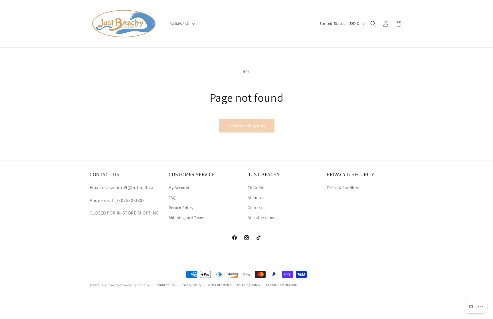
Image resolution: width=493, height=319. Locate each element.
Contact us (258, 207)
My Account (179, 187)
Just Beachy (110, 285)
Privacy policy (191, 285)
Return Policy (181, 207)
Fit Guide (256, 187)
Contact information (281, 285)
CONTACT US (105, 174)
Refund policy (165, 285)
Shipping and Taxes (186, 217)
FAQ (172, 197)
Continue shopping (246, 126)
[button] (181, 24)
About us (256, 197)
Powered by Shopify (134, 285)
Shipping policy (249, 285)
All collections (261, 217)
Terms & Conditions (345, 187)
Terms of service (219, 285)
